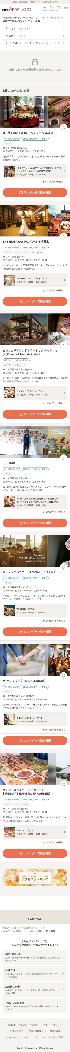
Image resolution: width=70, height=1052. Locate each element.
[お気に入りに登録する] (63, 127)
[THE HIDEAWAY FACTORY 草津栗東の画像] (35, 220)
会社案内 (12, 1025)
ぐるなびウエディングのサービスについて (26, 1037)
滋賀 (40, 931)
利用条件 (34, 1025)
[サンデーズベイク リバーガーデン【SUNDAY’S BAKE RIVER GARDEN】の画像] (35, 769)
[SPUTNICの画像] (35, 442)
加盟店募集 (55, 1031)
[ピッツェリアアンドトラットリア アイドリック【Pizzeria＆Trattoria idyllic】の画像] (35, 329)
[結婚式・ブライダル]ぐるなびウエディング (22, 928)
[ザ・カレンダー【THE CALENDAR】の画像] (35, 660)
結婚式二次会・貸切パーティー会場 (18, 931)
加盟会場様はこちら (38, 1031)
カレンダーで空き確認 (37, 301)
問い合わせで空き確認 (37, 192)
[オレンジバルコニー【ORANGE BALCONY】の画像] (35, 551)
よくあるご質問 (56, 1037)
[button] (35, 957)
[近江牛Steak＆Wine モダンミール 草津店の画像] (35, 112)
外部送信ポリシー (18, 1031)
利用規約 (23, 1025)
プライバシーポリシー (51, 1025)
